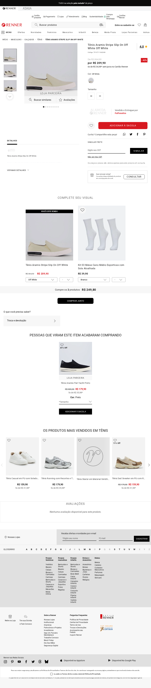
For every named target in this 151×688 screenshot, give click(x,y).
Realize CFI (50, 678)
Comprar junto (75, 301)
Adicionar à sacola (123, 125)
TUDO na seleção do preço (75, 3)
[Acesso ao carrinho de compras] (145, 25)
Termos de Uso (65, 670)
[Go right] (10, 96)
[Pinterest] (12, 662)
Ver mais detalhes (16, 170)
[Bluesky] (46, 662)
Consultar (134, 176)
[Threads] (40, 662)
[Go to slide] (43, 107)
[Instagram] (5, 662)
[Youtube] (19, 662)
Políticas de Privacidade (50, 670)
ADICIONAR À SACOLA (75, 411)
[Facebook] (26, 662)
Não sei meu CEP (95, 157)
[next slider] (1, 464)
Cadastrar (142, 539)
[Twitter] (33, 662)
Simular (138, 151)
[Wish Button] (91, 125)
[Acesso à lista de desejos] (139, 25)
